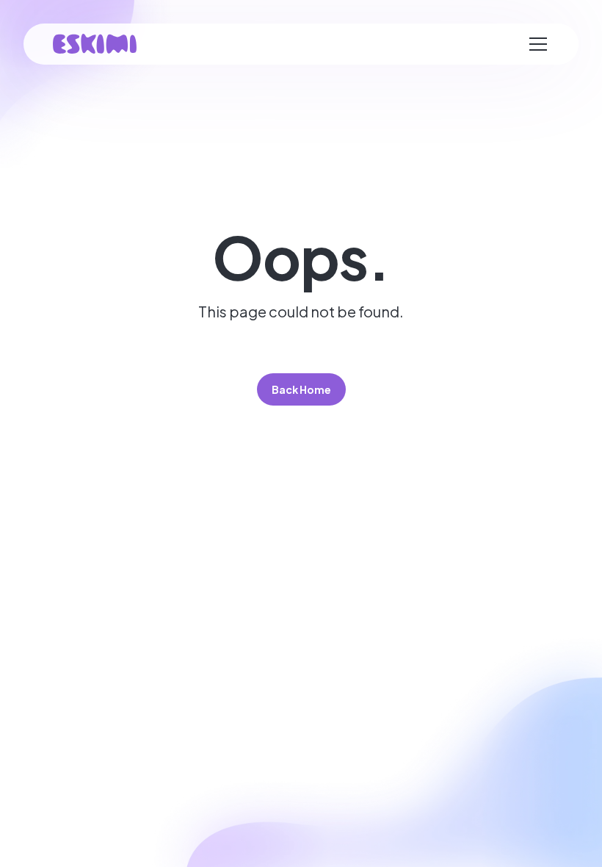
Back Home (301, 389)
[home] (95, 44)
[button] (538, 44)
